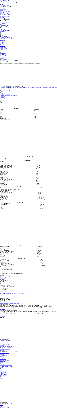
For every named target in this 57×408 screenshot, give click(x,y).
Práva (1, 405)
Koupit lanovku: (4, 36)
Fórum (2, 24)
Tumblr (11, 303)
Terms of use (3, 49)
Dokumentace (3, 23)
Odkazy (2, 42)
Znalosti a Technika (4, 18)
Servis (1, 32)
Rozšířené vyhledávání (5, 15)
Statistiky (2, 17)
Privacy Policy (3, 48)
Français (4, 55)
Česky (3, 58)
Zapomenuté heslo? (4, 30)
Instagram (13, 301)
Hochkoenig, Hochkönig (48, 87)
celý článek (2, 309)
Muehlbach (38, 87)
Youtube (8, 301)
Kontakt (2, 43)
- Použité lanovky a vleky (6, 38)
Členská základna (4, 25)
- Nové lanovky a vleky (6, 37)
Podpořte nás (3, 44)
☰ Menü (2, 4)
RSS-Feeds (3, 41)
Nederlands (4, 59)
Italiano (3, 56)
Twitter (1, 303)
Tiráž (1, 50)
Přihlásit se (3, 29)
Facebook (2, 301)
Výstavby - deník (4, 22)
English (4, 54)
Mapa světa (3, 9)
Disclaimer (2, 46)
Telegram (16, 303)
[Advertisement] (28, 75)
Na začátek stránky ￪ (5, 407)
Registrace (2, 31)
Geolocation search (5, 16)
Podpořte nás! (3, 278)
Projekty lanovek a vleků (6, 13)
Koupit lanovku (4, 363)
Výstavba (2, 12)
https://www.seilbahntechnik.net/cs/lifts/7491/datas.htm (13, 293)
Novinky (2, 40)
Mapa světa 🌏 (3, 87)
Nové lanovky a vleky (5, 11)
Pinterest (6, 303)
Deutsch (4, 53)
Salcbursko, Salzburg (29, 87)
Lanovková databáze (5, 5)
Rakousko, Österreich (18, 87)
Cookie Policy (3, 47)
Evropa (10, 87)
